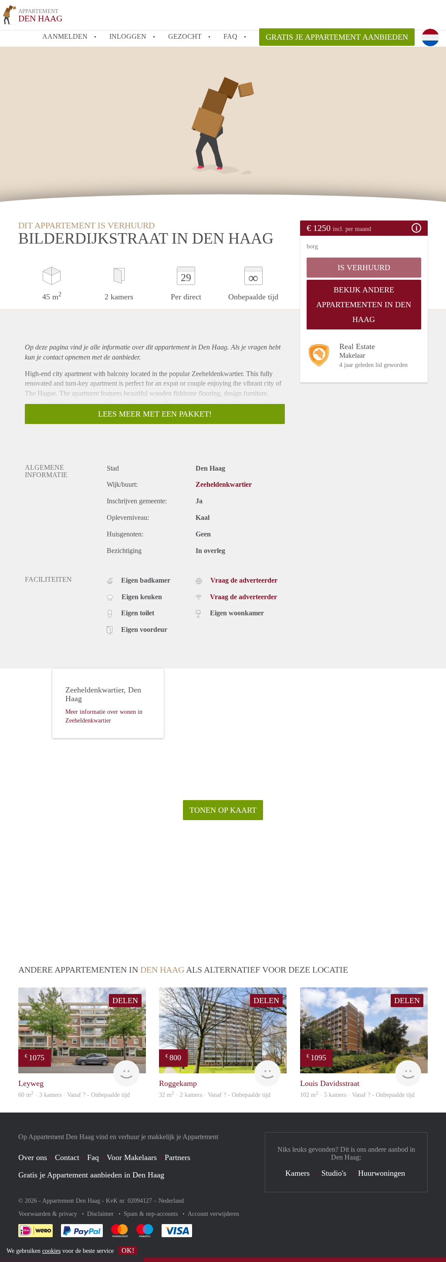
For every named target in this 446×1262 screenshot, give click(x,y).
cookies (51, 1251)
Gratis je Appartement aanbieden (337, 37)
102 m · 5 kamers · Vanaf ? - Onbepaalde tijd (357, 1095)
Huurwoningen (381, 1173)
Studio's (333, 1173)
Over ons (32, 1157)
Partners (177, 1157)
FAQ (230, 36)
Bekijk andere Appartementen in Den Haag (363, 304)
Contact (67, 1157)
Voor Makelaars (132, 1157)
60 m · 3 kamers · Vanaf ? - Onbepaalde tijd (74, 1095)
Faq (93, 1157)
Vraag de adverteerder (243, 580)
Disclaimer (101, 1214)
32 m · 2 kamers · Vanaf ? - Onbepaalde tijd (214, 1095)
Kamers (297, 1173)
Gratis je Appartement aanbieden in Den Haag (91, 1174)
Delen (125, 1000)
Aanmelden (65, 36)
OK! (128, 1250)
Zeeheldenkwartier (224, 484)
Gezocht (185, 36)
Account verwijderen (213, 1214)
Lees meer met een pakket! (155, 414)
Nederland (171, 1201)
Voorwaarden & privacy (48, 1214)
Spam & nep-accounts (151, 1214)
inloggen (127, 36)
